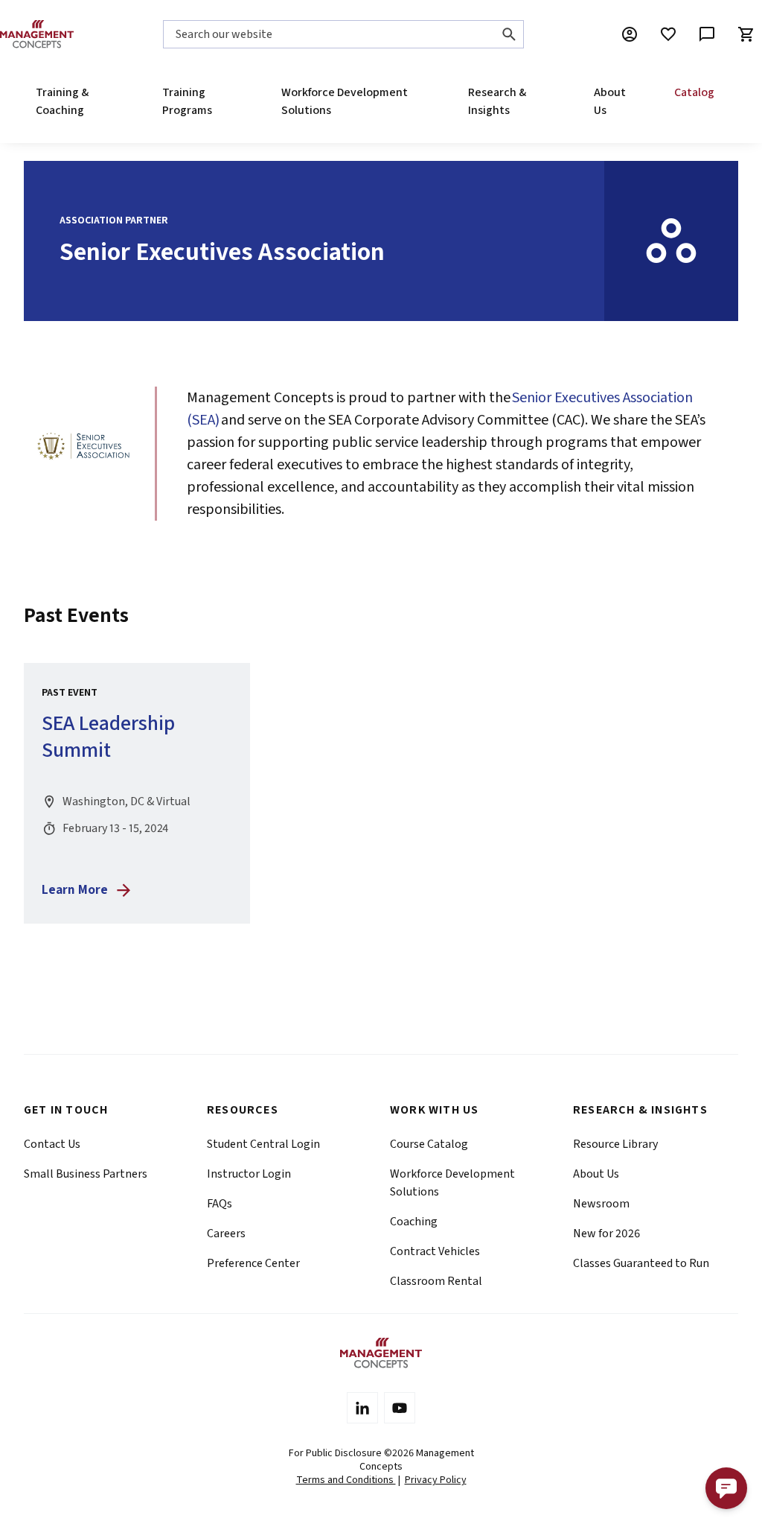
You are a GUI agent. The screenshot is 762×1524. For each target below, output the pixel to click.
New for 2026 (606, 1233)
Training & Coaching (62, 101)
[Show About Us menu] (626, 101)
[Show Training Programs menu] (234, 101)
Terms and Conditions (346, 1480)
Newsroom (601, 1204)
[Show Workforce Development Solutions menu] (420, 101)
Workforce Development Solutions (344, 101)
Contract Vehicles (435, 1251)
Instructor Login (249, 1174)
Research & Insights (497, 101)
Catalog (694, 92)
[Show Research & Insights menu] (545, 101)
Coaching (414, 1221)
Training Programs (187, 101)
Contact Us (52, 1144)
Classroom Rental (436, 1281)
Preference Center (253, 1263)
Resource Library (615, 1144)
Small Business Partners (85, 1174)
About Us (610, 101)
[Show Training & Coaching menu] (114, 101)
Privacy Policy (436, 1480)
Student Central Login (263, 1144)
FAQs (219, 1204)
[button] (726, 1488)
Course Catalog (429, 1144)
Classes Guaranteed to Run (641, 1263)
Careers (226, 1233)
